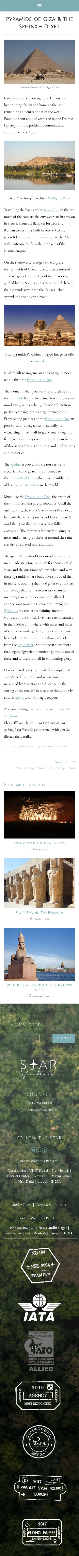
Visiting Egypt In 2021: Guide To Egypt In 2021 (40, 987)
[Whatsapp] (45, 1150)
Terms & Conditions (51, 1204)
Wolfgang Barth (59, 198)
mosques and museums (34, 237)
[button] (39, 5)
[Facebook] (34, 1150)
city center (25, 644)
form (33, 723)
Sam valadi (41, 361)
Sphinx (15, 464)
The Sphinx (59, 746)
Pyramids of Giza (39, 379)
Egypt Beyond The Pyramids (40, 913)
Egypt (33, 132)
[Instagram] (40, 1150)
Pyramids (16, 398)
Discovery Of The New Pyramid (40, 843)
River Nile (51, 209)
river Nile (46, 746)
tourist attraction (26, 485)
